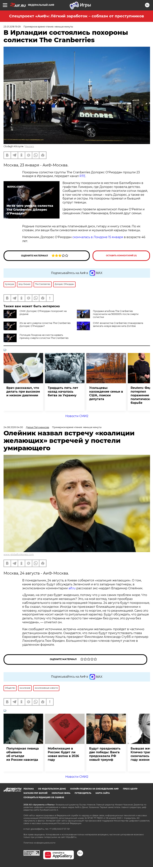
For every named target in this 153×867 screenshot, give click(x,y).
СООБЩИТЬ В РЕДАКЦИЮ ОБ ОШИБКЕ (44, 797)
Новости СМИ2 (76, 416)
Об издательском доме (52, 789)
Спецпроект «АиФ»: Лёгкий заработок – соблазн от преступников (76, 16)
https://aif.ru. (71, 837)
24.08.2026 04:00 (13, 427)
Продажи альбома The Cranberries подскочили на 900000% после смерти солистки (115, 314)
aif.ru (72, 588)
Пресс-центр (130, 789)
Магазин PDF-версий (35, 793)
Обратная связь (61, 793)
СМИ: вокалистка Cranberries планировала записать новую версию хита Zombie (118, 324)
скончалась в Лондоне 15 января (97, 237)
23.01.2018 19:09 (12, 26)
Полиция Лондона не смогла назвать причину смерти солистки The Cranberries (44, 336)
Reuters (29, 146)
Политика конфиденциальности (39, 843)
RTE (82, 176)
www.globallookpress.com (19, 554)
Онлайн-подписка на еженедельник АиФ (94, 789)
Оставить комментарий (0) (121, 255)
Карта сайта (103, 793)
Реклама (29, 789)
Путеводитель (83, 793)
